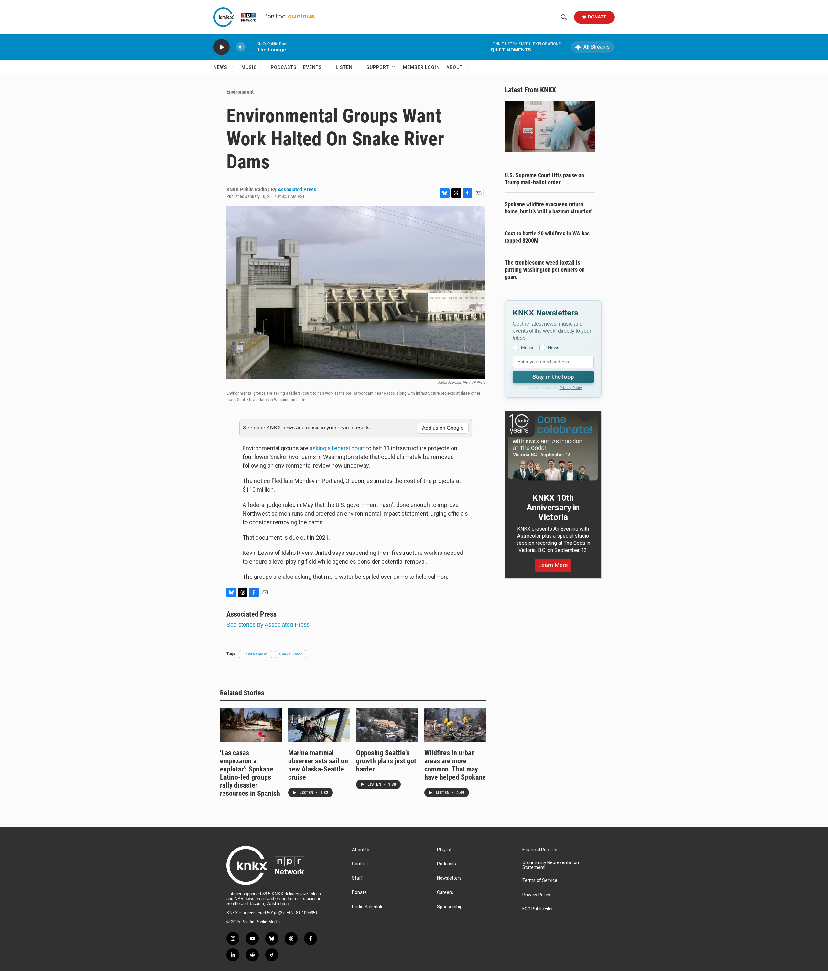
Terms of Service (539, 880)
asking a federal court (337, 448)
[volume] (240, 47)
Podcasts (284, 67)
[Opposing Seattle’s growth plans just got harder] (387, 725)
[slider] (251, 46)
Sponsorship (450, 906)
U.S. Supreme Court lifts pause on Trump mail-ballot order (544, 179)
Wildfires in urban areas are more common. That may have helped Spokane (455, 765)
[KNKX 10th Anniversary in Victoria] (553, 447)
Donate (597, 16)
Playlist (444, 849)
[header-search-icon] (564, 17)
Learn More (553, 565)
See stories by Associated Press (268, 625)
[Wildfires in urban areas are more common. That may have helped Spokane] (455, 725)
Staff (357, 878)
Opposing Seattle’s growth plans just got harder (386, 761)
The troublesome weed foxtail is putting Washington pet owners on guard (545, 269)
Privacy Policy (571, 388)
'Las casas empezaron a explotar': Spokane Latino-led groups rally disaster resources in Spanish (250, 773)
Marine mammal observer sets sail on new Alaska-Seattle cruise (318, 765)
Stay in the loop (553, 377)
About (454, 67)
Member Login (421, 67)
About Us (361, 849)
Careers (445, 892)
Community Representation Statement (550, 865)
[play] (221, 47)
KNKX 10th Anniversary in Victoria (553, 507)
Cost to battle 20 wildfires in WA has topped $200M (547, 237)
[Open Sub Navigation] (232, 67)
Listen (344, 67)
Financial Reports (539, 849)
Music (249, 67)
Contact (360, 864)
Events (312, 67)
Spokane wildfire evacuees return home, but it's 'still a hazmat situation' (548, 208)
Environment (240, 91)
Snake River (290, 654)
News (220, 67)
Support (377, 67)
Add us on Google (442, 428)
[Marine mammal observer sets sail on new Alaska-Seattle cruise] (319, 725)
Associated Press (297, 189)
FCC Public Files (538, 909)
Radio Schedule (368, 906)
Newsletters (449, 878)
